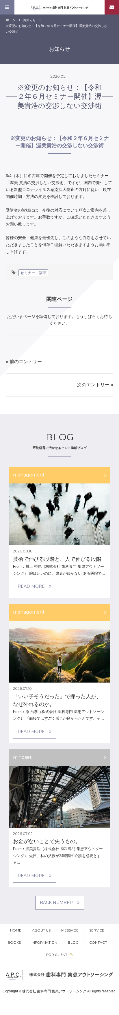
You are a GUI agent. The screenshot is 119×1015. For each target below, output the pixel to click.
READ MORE (31, 586)
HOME (15, 930)
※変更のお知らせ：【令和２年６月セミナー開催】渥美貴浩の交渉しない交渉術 (59, 96)
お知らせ (29, 20)
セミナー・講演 (33, 272)
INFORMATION (44, 942)
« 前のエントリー (24, 361)
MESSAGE (70, 930)
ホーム (10, 20)
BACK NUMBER (56, 902)
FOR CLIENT (57, 954)
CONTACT (98, 942)
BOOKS (14, 942)
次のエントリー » (95, 384)
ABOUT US (41, 930)
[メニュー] (7, 7)
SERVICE (96, 930)
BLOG (73, 942)
